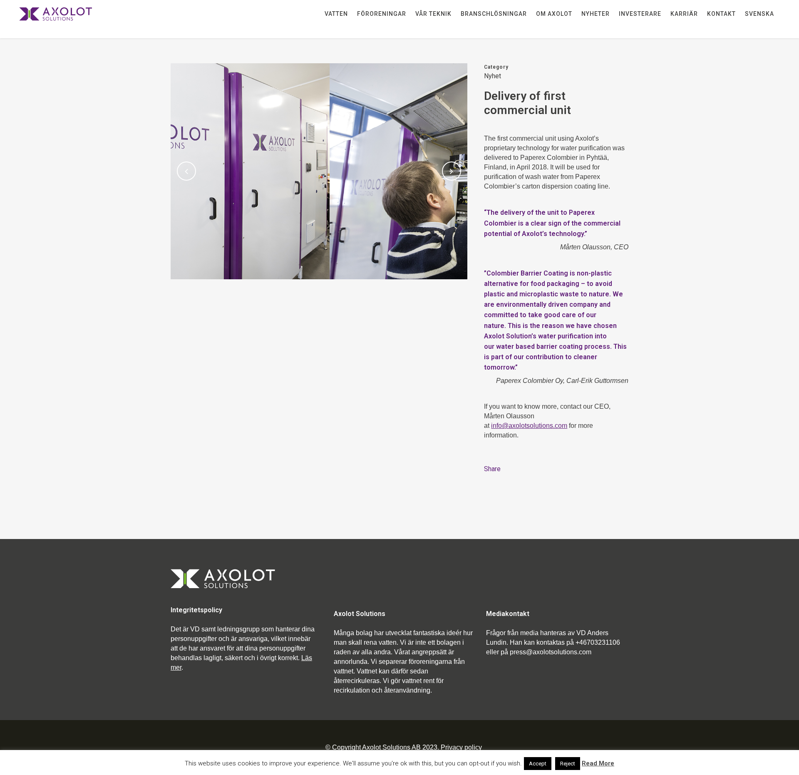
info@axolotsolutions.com (529, 425)
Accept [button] (537, 763)
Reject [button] (567, 763)
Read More (598, 763)
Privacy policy (461, 747)
